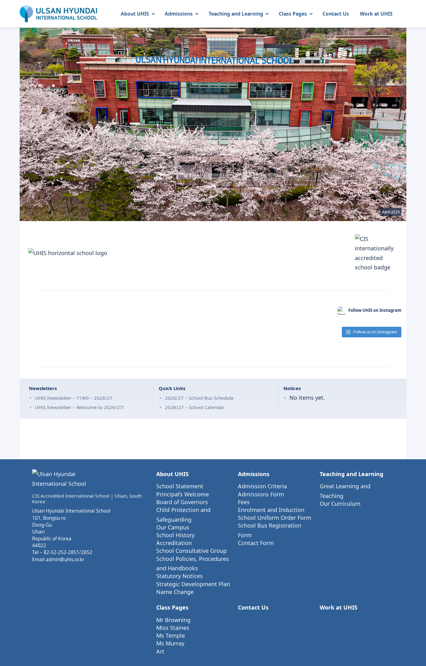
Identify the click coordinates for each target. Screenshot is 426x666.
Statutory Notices (179, 576)
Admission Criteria (262, 486)
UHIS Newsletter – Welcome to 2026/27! (79, 407)
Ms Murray (170, 643)
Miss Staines (172, 627)
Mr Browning (173, 620)
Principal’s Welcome (182, 494)
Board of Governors (182, 502)
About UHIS (135, 13)
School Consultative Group (191, 550)
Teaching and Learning (236, 13)
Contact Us (335, 13)
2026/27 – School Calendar (195, 407)
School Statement (179, 486)
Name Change (175, 592)
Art (160, 651)
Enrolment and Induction (271, 510)
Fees (244, 502)
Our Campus (172, 527)
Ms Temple (170, 635)
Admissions (179, 13)
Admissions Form (261, 494)
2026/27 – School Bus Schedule (199, 398)
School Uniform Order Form (274, 517)
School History (175, 535)
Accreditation (174, 543)
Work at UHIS (376, 13)
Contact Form (256, 543)
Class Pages (293, 13)
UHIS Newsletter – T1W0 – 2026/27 (74, 398)
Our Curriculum (340, 503)
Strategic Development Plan (193, 584)
